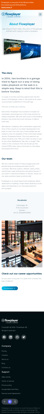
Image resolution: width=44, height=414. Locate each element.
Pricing (4, 351)
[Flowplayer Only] (11, 14)
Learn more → (6, 7)
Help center (6, 377)
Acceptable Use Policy (10, 389)
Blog (3, 363)
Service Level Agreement (11, 393)
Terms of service (8, 381)
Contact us (6, 367)
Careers (5, 355)
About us (5, 359)
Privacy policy (7, 385)
